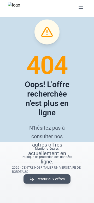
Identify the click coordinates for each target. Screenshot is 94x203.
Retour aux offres (51, 179)
